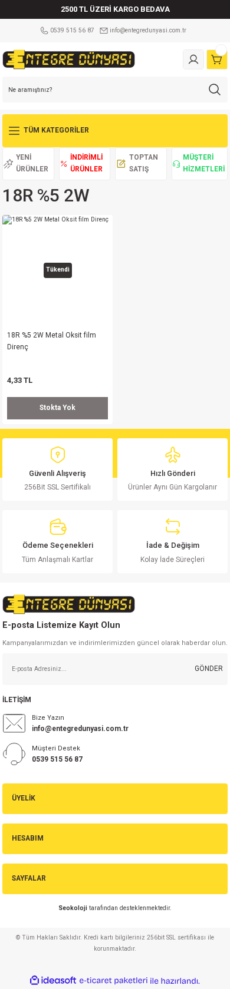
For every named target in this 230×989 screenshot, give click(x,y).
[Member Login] (193, 59)
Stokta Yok (57, 407)
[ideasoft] (53, 980)
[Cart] (217, 59)
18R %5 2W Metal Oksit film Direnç (51, 341)
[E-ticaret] (113, 981)
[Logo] (68, 59)
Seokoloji (72, 908)
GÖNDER (209, 668)
